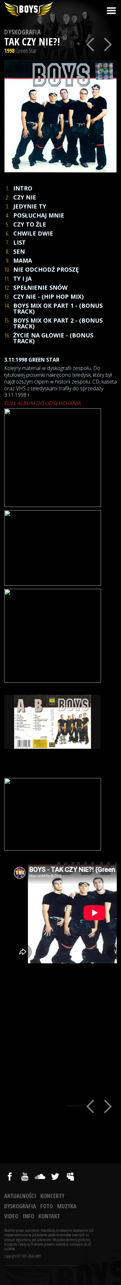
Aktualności (20, 1196)
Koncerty (52, 1196)
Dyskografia (22, 31)
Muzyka (66, 1206)
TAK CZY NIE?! (32, 41)
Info (28, 1216)
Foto (46, 1206)
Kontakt (49, 1216)
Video (11, 1216)
